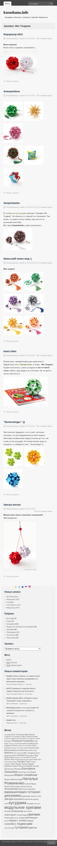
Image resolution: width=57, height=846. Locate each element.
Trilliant (12, 764)
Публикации (11, 632)
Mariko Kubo (32, 750)
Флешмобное (11, 91)
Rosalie (17, 759)
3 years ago (23, 703)
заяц (39, 796)
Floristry (7, 741)
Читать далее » (12, 81)
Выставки (10, 618)
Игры (9, 621)
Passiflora (30, 755)
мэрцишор (17, 811)
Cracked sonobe (31, 736)
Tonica (33, 762)
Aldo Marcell (29, 735)
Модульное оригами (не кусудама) (20, 627)
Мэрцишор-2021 (13, 34)
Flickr (26, 587)
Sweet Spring (12, 762)
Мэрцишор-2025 (13, 599)
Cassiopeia (16, 736)
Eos (27, 738)
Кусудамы (10, 624)
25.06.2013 (31, 263)
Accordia (7, 734)
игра (15, 799)
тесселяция (9, 828)
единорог (34, 796)
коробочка (28, 799)
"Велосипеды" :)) (14, 422)
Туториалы (11, 635)
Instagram (29, 587)
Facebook (22, 587)
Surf (5, 762)
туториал (21, 827)
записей (12, 663)
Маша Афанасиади (13, 779)
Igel (25, 748)
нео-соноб (27, 811)
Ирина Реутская (24, 772)
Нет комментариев (44, 511)
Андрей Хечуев (32, 766)
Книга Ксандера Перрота (15, 684)
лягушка (37, 803)
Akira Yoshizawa (17, 735)
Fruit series (22, 743)
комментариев (14, 665)
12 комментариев (45, 207)
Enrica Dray (22, 738)
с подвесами (23, 823)
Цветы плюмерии (12, 703)
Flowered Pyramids (22, 740)
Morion (14, 755)
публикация (31, 817)
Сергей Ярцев (30, 784)
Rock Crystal (31, 757)
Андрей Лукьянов (19, 766)
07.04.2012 (31, 426)
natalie (21, 39)
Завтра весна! (12, 504)
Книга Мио (9, 351)
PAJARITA (22, 755)
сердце (30, 820)
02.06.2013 (31, 356)
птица (21, 818)
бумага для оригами (26, 789)
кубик (6, 803)
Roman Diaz (9, 759)
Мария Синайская (25, 774)
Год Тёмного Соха (14, 605)
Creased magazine (10, 738)
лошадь (30, 803)
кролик (35, 799)
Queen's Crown (20, 757)
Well (8, 708)
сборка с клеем (17, 820)
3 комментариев (45, 426)
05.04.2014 (31, 96)
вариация (11, 792)
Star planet (29, 759)
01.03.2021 (31, 39)
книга (23, 365)
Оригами (10, 629)
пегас (16, 818)
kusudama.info (15, 12)
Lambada (30, 748)
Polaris (12, 757)
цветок (33, 827)
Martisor (8, 752)
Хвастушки (11, 638)
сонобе (9, 823)
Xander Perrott (21, 764)
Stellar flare (37, 759)
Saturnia (23, 759)
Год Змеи (10, 602)
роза (6, 821)
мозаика (7, 811)
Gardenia (31, 744)
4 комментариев (45, 39)
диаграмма (12, 795)
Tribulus (7, 764)
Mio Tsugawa (29, 753)
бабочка (23, 786)
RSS (16, 587)
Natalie (9, 676)
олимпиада (22, 815)
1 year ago (28, 684)
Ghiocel (15, 745)
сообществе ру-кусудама (15, 213)
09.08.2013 (31, 207)
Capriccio (8, 736)
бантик (29, 786)
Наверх (52, 843)
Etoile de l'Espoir (34, 738)
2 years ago (28, 694)
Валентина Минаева (12, 769)
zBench (46, 842)
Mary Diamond (18, 753)
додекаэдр (25, 796)
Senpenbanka (11, 203)
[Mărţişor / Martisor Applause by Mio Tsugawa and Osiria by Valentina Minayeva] (20, 76)
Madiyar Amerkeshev (19, 750)
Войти (9, 660)
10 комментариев (45, 263)
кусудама (17, 803)
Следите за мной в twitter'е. (19, 587)
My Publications (12, 597)
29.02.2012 (31, 509)
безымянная (11, 789)
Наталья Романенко (21, 781)
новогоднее (10, 815)
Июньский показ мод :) (17, 258)
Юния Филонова (11, 786)
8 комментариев (45, 356)
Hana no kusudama (25, 745)
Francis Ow (13, 743)
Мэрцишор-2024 (13, 608)
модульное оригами (22, 807)
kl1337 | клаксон (13, 688)
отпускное (9, 818)
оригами (34, 814)
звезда (8, 798)
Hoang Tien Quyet (17, 748)
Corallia (22, 736)
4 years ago (22, 723)
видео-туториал (29, 792)
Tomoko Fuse (23, 761)
